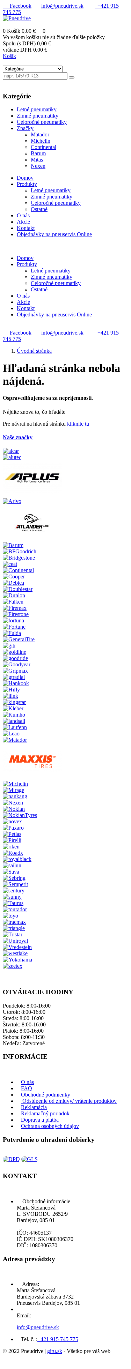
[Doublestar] (17, 589)
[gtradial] (14, 677)
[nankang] (15, 796)
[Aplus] (32, 495)
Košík (9, 56)
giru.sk (54, 1351)
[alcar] (11, 451)
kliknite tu (78, 424)
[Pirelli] (12, 840)
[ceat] (10, 564)
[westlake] (15, 953)
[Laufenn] (15, 727)
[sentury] (13, 890)
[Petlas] (12, 834)
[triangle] (14, 928)
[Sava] (11, 872)
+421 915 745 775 (57, 1339)
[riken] (11, 847)
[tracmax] (14, 922)
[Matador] (15, 740)
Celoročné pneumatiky (56, 203)
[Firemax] (15, 608)
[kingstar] (14, 702)
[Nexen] (13, 803)
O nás (27, 1082)
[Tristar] (12, 934)
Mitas (37, 160)
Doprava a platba (40, 1120)
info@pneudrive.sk (62, 6)
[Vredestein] (17, 947)
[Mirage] (13, 790)
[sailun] (12, 865)
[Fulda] (12, 633)
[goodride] (15, 658)
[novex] (12, 821)
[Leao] (11, 733)
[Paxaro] (13, 828)
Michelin (40, 141)
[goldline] (14, 652)
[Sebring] (14, 878)
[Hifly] (11, 690)
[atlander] (32, 539)
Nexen (38, 166)
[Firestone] (16, 614)
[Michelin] (15, 784)
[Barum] (13, 545)
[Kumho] (14, 715)
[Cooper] (14, 576)
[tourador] (15, 909)
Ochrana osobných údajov (50, 1126)
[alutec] (12, 457)
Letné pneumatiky (51, 190)
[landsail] (14, 721)
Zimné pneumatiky (51, 197)
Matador (40, 134)
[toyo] (10, 916)
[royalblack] (17, 859)
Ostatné (39, 209)
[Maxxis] (32, 777)
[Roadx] (13, 853)
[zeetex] (12, 966)
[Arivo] (12, 501)
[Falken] (13, 602)
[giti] (9, 646)
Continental (43, 147)
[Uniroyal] (15, 941)
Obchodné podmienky (45, 1095)
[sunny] (12, 897)
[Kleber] (13, 708)
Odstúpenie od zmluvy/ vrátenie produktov (69, 1101)
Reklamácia (34, 1107)
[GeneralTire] (19, 639)
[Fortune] (14, 627)
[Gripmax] (15, 671)
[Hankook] (16, 683)
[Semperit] (15, 884)
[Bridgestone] (19, 558)
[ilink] (10, 696)
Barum (38, 153)
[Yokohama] (17, 960)
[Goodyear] (16, 664)
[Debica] (13, 583)
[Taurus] (13, 903)
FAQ (26, 1088)
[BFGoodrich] (19, 551)
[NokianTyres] (20, 815)
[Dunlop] (14, 595)
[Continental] (18, 570)
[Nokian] (14, 809)
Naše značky (17, 437)
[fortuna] (13, 620)
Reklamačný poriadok (45, 1113)
